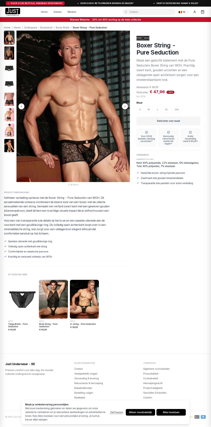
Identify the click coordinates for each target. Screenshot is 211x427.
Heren (44, 11)
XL (166, 109)
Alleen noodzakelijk (140, 412)
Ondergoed (30, 27)
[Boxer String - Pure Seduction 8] (9, 145)
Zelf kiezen (116, 412)
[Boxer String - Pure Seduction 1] (9, 38)
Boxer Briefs (62, 27)
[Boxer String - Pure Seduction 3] (9, 68)
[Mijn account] (194, 12)
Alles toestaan (171, 412)
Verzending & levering (86, 378)
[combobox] (149, 12)
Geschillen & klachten (154, 392)
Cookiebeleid (150, 378)
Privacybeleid (150, 373)
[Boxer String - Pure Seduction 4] (9, 84)
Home (7, 27)
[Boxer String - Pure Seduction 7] (9, 130)
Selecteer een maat (168, 120)
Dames (58, 11)
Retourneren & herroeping (88, 383)
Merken (72, 11)
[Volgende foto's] (125, 106)
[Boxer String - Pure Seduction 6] (9, 115)
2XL (177, 109)
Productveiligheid (152, 388)
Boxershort (46, 27)
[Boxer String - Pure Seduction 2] (9, 53)
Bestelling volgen (83, 392)
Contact (78, 368)
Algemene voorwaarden (156, 368)
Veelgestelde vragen (85, 373)
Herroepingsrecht (153, 383)
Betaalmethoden (83, 388)
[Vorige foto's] (21, 106)
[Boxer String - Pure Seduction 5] (9, 99)
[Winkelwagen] (202, 12)
